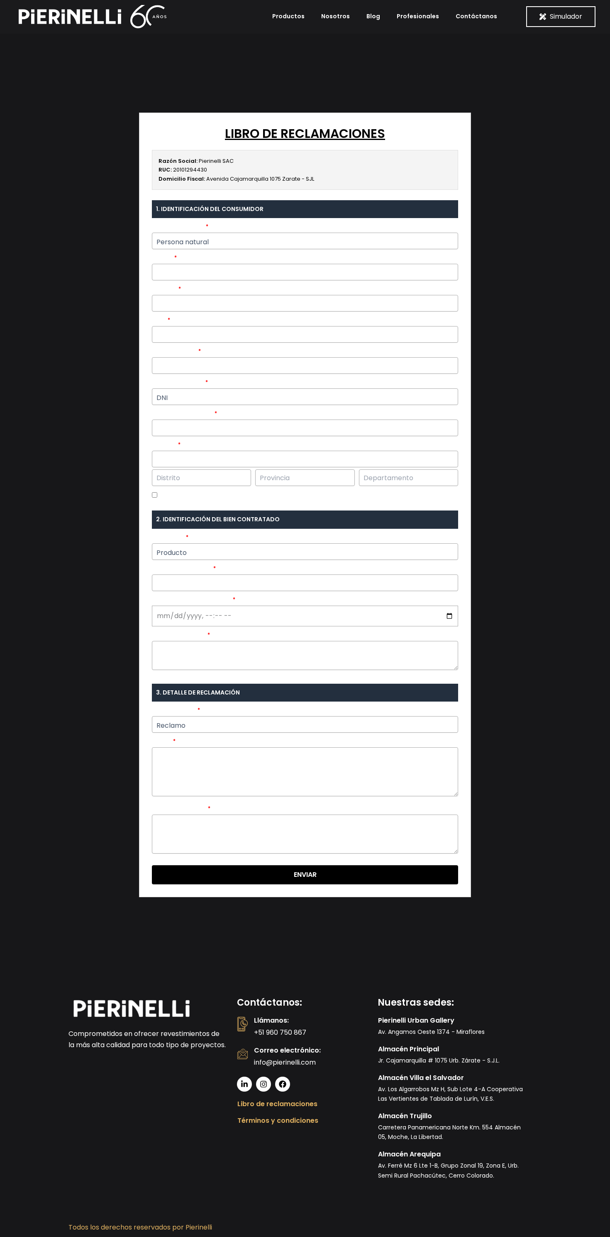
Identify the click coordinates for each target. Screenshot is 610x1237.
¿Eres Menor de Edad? (187, 495)
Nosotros (335, 16)
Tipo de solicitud (174, 709)
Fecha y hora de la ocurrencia (192, 599)
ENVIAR (305, 874)
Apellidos (164, 288)
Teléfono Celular (174, 350)
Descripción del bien (179, 634)
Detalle (162, 740)
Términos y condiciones (277, 1120)
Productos (288, 16)
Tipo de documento (178, 381)
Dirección (164, 444)
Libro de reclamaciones (277, 1104)
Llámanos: (271, 1020)
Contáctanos (476, 16)
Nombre (162, 257)
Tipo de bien (168, 536)
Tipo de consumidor (178, 226)
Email (159, 319)
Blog (373, 16)
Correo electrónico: (287, 1050)
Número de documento (182, 413)
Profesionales (418, 16)
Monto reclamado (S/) (182, 568)
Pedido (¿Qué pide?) (179, 808)
